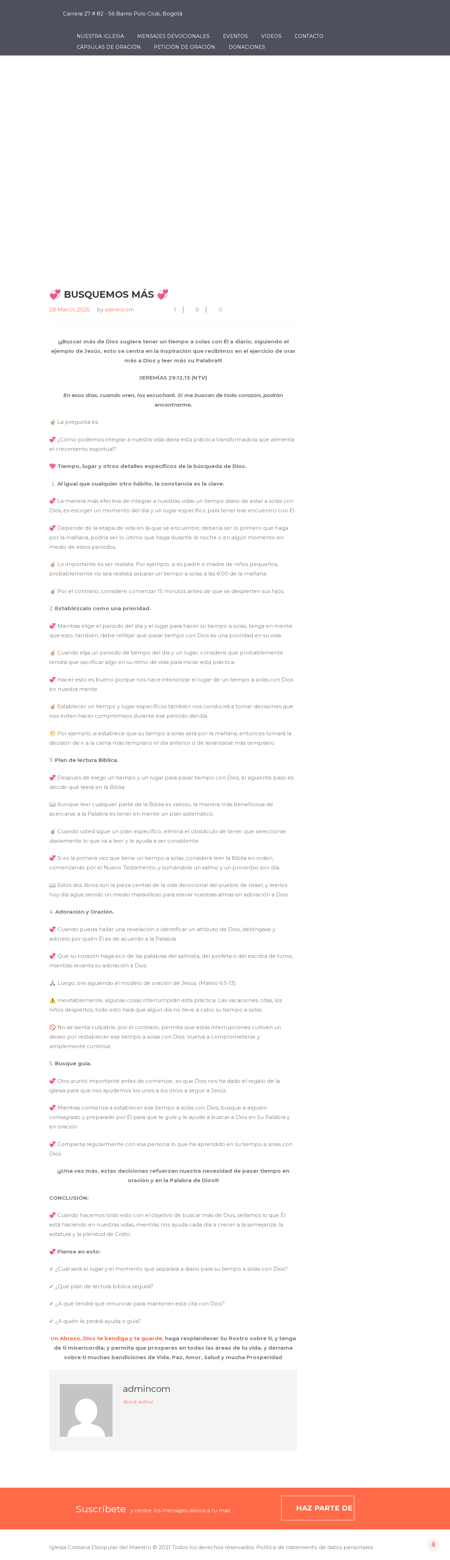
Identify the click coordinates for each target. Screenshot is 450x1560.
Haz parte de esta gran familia (325, 1508)
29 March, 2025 (69, 309)
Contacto (309, 36)
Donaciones (247, 47)
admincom (119, 309)
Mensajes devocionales (173, 36)
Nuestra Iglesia (100, 36)
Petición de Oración (184, 47)
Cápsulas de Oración (109, 47)
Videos (271, 36)
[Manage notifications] (433, 1544)
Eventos (235, 36)
